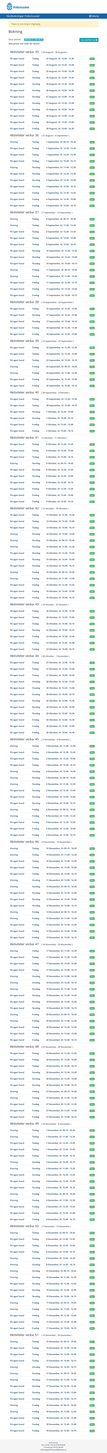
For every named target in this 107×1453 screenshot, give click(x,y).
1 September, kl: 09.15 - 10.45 (61, 142)
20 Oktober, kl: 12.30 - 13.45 (60, 611)
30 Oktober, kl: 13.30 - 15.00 (60, 726)
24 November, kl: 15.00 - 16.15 (61, 1066)
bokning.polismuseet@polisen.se (53, 1450)
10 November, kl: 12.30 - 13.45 (61, 861)
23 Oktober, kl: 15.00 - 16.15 (60, 649)
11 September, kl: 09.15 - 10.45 (61, 269)
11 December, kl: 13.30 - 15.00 (61, 1321)
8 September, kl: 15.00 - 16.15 (61, 244)
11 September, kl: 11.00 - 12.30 (61, 276)
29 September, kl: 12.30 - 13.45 (61, 399)
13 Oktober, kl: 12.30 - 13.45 (60, 514)
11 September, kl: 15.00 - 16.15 (61, 295)
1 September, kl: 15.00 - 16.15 (61, 161)
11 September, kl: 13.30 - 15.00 (61, 289)
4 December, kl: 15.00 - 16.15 (60, 1219)
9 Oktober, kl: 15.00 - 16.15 (59, 501)
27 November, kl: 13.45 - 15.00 (61, 1110)
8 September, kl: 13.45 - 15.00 (61, 238)
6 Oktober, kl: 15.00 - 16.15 (59, 457)
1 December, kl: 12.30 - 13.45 (60, 1143)
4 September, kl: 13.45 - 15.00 (61, 199)
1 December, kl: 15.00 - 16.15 (60, 1155)
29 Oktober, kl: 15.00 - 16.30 (60, 713)
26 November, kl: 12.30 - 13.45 (61, 1072)
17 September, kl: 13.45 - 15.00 (61, 315)
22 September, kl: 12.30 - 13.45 (61, 347)
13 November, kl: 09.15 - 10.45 (61, 912)
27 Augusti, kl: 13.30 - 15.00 (60, 103)
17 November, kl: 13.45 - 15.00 (61, 963)
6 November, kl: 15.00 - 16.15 (60, 835)
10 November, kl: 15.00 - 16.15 (61, 873)
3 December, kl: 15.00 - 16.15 (60, 1187)
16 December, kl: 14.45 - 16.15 (61, 1367)
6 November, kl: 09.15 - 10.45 (60, 809)
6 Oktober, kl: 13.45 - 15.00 (59, 450)
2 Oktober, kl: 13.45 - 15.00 (59, 424)
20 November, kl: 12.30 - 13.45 (61, 1027)
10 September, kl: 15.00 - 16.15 (61, 263)
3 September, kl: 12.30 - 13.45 (61, 173)
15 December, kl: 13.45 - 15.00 (61, 1354)
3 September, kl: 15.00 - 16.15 (61, 186)
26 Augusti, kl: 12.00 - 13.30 (60, 77)
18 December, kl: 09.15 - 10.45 (61, 1405)
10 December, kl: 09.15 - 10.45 (61, 1271)
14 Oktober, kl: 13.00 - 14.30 (60, 534)
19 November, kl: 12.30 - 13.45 (61, 995)
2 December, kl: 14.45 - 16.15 (60, 1162)
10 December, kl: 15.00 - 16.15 (61, 1296)
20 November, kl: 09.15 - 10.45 (61, 1014)
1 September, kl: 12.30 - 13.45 (61, 148)
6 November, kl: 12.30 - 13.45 (60, 822)
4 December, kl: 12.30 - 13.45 (60, 1206)
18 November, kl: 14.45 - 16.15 (61, 982)
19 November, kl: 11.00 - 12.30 (61, 989)
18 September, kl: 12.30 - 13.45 (61, 327)
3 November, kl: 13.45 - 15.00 (60, 758)
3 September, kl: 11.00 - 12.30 (61, 167)
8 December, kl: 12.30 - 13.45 (60, 1239)
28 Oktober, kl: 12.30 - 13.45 (60, 681)
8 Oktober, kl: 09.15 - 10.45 (59, 463)
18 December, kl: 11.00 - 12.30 (61, 1411)
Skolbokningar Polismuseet (23, 16)
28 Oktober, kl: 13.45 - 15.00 (60, 688)
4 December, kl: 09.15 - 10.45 (60, 1194)
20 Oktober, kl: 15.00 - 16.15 (60, 623)
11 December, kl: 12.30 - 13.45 (61, 1315)
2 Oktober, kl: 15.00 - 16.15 (59, 430)
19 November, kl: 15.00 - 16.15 (61, 1008)
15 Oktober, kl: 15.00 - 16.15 (60, 565)
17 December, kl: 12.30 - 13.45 (61, 1386)
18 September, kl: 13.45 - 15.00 (61, 334)
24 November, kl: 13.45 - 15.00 (61, 1059)
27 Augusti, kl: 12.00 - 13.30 (60, 96)
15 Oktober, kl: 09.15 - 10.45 (60, 540)
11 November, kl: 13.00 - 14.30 (61, 880)
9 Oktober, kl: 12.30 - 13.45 (59, 488)
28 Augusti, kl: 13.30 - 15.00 (60, 122)
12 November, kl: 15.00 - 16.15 (61, 905)
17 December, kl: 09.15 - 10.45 (61, 1373)
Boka (92, 59)
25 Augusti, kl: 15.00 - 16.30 (60, 71)
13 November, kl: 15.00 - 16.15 (61, 937)
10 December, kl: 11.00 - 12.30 (61, 1277)
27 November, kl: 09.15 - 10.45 (61, 1091)
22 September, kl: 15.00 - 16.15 (61, 360)
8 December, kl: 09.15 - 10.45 (60, 1232)
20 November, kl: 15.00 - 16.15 (61, 1039)
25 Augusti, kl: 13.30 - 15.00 (60, 65)
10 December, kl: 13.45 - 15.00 (61, 1290)
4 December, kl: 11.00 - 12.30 (60, 1200)
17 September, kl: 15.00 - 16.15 (61, 321)
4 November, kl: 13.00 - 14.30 (60, 771)
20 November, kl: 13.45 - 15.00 (61, 1033)
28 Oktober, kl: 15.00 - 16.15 (60, 694)
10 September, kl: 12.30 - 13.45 (61, 250)
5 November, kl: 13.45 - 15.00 (60, 796)
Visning (14, 142)
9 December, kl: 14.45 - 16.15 (60, 1264)
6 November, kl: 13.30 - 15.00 (60, 828)
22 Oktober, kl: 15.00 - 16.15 (60, 630)
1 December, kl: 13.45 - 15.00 (60, 1149)
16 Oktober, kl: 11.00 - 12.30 (60, 578)
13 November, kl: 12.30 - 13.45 (61, 924)
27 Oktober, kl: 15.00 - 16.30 (60, 675)
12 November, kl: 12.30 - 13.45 (61, 892)
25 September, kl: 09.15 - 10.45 (61, 366)
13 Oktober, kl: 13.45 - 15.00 (60, 521)
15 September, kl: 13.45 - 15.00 (61, 308)
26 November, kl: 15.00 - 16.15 (61, 1085)
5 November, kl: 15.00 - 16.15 (60, 803)
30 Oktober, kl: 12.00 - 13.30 (60, 719)
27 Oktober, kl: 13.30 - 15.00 (60, 668)
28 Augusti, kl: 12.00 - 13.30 (60, 115)
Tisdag (35, 58)
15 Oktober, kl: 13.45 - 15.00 (60, 559)
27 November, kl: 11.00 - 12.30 (61, 1097)
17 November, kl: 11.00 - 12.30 (61, 950)
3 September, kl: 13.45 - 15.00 (61, 180)
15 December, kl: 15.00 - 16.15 (61, 1360)
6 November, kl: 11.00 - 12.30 (60, 815)
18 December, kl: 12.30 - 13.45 (61, 1418)
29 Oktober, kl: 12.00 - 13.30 (60, 700)
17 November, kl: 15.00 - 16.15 (61, 969)
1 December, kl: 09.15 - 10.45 (60, 1130)
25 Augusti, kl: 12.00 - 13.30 (60, 58)
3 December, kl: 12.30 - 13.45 (60, 1174)
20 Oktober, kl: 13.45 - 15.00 (60, 617)
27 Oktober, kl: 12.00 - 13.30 (60, 662)
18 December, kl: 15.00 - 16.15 (61, 1430)
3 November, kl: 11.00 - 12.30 (60, 745)
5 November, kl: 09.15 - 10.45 (60, 777)
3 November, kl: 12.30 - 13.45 (60, 752)
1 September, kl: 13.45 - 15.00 (61, 154)
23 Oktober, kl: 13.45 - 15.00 (60, 642)
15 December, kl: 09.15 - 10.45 (61, 1341)
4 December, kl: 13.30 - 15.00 (60, 1213)
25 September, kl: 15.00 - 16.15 (61, 385)
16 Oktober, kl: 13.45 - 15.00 (60, 591)
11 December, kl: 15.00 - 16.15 (61, 1328)
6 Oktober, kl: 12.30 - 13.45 (59, 444)
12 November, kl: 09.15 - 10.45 (61, 886)
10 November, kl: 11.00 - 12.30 (61, 854)
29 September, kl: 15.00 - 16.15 (61, 405)
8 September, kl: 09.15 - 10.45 (61, 219)
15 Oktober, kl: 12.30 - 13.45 (60, 553)
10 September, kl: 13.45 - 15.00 (61, 257)
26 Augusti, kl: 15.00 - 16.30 (60, 90)
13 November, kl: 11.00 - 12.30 (61, 918)
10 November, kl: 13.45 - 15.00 (61, 867)
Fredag (35, 115)
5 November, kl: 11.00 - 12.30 (60, 784)
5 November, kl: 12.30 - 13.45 (60, 790)
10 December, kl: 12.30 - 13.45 (61, 1283)
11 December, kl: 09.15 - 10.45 (61, 1302)
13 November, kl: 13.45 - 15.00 (61, 931)
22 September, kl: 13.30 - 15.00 (61, 353)
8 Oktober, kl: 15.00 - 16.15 (59, 482)
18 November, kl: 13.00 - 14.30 (61, 976)
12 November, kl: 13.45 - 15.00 (61, 899)
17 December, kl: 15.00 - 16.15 (61, 1398)
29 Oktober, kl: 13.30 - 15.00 (60, 707)
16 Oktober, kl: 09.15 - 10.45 (60, 572)
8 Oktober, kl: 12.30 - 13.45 (59, 469)
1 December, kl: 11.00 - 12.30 (60, 1136)
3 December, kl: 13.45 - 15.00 (60, 1181)
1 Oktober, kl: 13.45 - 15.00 (59, 411)
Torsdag (36, 96)
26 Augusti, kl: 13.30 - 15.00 (60, 84)
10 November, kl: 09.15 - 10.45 (61, 848)
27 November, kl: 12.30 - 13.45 (61, 1104)
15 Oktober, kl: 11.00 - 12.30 (60, 546)
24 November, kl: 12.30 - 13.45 (61, 1053)
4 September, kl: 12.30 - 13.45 (61, 192)
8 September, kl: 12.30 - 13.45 (61, 231)
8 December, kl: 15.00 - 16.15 (60, 1251)
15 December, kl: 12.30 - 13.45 (61, 1348)
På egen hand (17, 58)
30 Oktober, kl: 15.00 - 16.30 (60, 732)
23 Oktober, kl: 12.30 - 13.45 (60, 636)
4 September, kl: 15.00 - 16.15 (61, 205)
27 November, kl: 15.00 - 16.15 (61, 1116)
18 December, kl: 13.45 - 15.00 (61, 1424)
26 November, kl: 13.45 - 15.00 (61, 1078)
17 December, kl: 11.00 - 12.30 (61, 1379)
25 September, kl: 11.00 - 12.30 (61, 373)
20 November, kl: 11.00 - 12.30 (61, 1020)
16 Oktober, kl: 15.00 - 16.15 (60, 597)
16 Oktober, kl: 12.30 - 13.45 (60, 584)
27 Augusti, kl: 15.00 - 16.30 (60, 109)
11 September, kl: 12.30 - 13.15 (61, 282)
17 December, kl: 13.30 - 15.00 (61, 1392)
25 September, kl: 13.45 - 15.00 (61, 379)
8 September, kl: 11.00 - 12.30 (61, 225)
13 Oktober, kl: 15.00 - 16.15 (60, 527)
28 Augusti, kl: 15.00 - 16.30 (60, 128)
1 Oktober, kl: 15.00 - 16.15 (59, 418)
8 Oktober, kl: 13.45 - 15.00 (59, 476)
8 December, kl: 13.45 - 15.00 (60, 1245)
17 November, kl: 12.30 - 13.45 (61, 957)
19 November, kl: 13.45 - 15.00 (61, 1001)
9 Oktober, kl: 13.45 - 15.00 (59, 495)
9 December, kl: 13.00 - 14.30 (60, 1258)
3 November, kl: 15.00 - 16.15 (60, 765)
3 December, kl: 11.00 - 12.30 (60, 1168)
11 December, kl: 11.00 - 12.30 (61, 1309)
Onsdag (36, 77)
